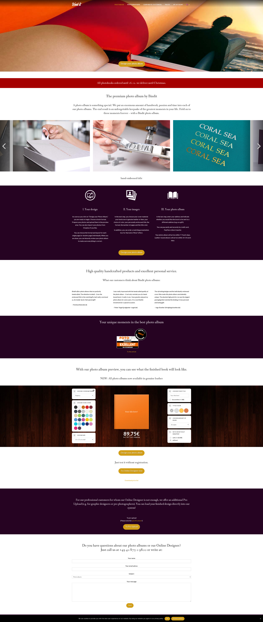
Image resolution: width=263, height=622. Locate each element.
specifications (137, 521)
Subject (131, 574)
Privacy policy (178, 618)
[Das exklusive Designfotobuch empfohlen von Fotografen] (77, 4)
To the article (131, 352)
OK (167, 618)
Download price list (131, 480)
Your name (131, 558)
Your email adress (131, 566)
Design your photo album (131, 252)
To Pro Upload (131, 526)
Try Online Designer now (131, 471)
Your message (131, 581)
